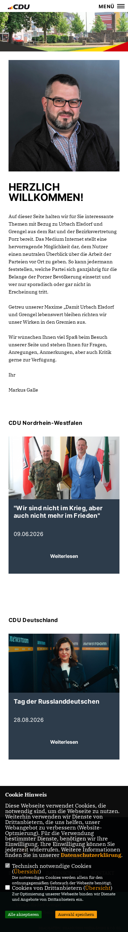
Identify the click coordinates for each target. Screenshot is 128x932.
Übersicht (26, 871)
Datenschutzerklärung (91, 854)
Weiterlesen (64, 556)
